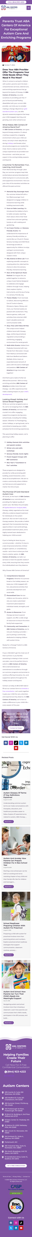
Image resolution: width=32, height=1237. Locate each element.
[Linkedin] (16, 1228)
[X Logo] (11, 1228)
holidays (10, 143)
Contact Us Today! (16, 728)
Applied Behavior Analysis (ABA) (15, 507)
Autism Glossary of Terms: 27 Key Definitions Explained (14, 795)
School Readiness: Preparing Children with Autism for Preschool (14, 925)
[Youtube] (21, 1228)
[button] (16, 2)
